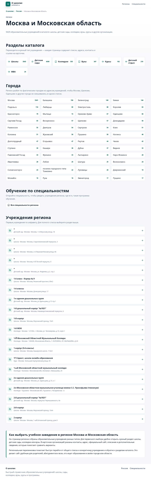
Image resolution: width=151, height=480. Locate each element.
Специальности (138, 4)
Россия (19, 11)
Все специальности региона (24, 205)
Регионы (126, 4)
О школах (10, 11)
